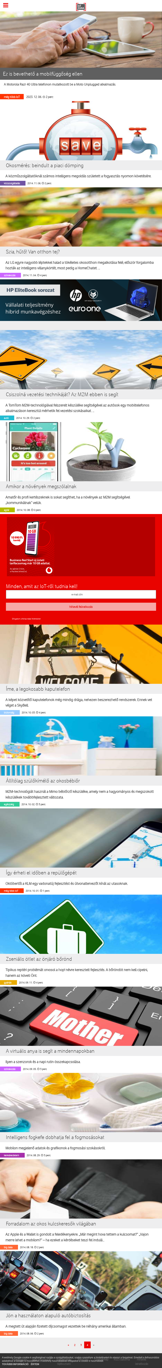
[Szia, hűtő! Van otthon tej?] (81, 233)
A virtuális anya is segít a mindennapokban (50, 1051)
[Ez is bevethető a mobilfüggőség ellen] (81, 40)
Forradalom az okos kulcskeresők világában (51, 1223)
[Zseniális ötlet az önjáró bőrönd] (81, 941)
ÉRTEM (35, 1364)
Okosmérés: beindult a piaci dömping (44, 165)
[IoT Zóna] (81, 6)
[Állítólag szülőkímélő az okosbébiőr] (81, 763)
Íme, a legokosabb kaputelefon (38, 689)
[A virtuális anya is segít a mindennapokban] (81, 1033)
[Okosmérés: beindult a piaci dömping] (81, 147)
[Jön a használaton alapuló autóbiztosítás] (81, 1297)
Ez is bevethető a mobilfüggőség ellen (42, 73)
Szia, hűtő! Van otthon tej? (33, 251)
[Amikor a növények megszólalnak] (81, 468)
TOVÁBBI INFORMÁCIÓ (15, 1364)
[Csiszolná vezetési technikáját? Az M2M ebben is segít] (81, 376)
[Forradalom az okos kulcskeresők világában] (81, 1205)
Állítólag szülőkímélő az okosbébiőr (43, 780)
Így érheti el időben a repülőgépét (41, 872)
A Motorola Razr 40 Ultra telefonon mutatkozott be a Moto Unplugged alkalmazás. (60, 84)
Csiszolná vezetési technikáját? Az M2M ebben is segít (62, 394)
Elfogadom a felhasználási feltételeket (26, 618)
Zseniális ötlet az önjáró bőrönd (39, 959)
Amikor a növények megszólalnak (41, 486)
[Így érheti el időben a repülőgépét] (81, 855)
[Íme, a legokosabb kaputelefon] (81, 671)
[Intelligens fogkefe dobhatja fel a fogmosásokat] (81, 1119)
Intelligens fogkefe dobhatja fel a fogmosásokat (55, 1137)
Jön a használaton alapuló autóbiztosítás (48, 1315)
